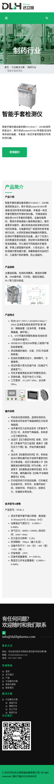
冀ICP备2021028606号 (25, 776)
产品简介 (14, 187)
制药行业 (13, 712)
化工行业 (13, 709)
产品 (8, 678)
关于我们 (10, 675)
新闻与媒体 (11, 684)
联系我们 (10, 688)
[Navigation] (6, 18)
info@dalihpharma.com (18, 655)
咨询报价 (14, 152)
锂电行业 (13, 706)
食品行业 (13, 703)
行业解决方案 (12, 681)
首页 (8, 671)
